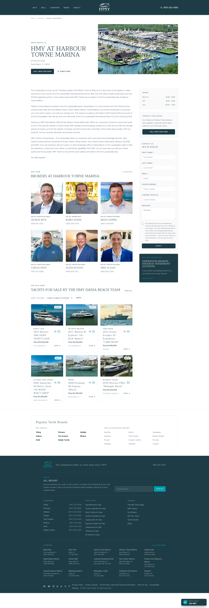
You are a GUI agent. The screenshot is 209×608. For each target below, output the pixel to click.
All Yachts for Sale (92, 535)
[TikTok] (61, 586)
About (77, 8)
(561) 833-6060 (124, 564)
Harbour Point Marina (102, 550)
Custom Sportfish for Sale (95, 508)
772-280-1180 (73, 554)
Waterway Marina (75, 571)
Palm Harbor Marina (127, 559)
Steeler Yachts (64, 440)
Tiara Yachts (133, 436)
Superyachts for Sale (93, 520)
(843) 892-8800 (75, 512)
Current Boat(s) (150, 195)
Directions (65, 71)
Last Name (148, 163)
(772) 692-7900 (74, 576)
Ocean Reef (73, 559)
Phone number (149, 184)
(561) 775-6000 (48, 576)
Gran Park (72, 550)
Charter (54, 8)
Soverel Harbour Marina (52, 571)
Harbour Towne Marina (128, 550)
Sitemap (75, 588)
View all (129, 291)
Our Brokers (132, 512)
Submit (159, 246)
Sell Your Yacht (133, 516)
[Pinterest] (69, 586)
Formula (156, 440)
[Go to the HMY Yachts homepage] (104, 7)
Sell (43, 8)
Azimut (131, 432)
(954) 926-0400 (124, 554)
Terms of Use (142, 585)
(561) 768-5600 (75, 508)
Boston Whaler (158, 436)
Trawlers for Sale (92, 531)
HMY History (132, 508)
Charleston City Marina (128, 571)
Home (33, 18)
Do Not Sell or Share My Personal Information (117, 585)
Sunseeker (157, 432)
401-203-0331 (149, 576)
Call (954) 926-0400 (42, 71)
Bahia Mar (47, 550)
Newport (147, 571)
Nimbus (83, 436)
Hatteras (107, 436)
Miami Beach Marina (51, 559)
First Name (148, 152)
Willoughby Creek (101, 571)
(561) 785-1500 (75, 523)
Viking (38, 432)
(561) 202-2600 (170, 7)
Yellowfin (131, 444)
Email (145, 174)
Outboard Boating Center (104, 559)
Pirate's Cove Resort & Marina (153, 560)
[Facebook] (44, 586)
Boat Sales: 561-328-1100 (102, 564)
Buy (35, 8)
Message (146, 205)
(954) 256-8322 (48, 554)
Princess (61, 432)
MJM (38, 440)
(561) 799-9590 (99, 554)
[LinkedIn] (57, 586)
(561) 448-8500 (75, 515)
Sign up (159, 489)
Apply (79, 298)
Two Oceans (63, 436)
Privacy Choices (91, 585)
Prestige (107, 444)
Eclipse (39, 436)
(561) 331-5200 (75, 505)
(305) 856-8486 (48, 564)
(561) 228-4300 (75, 519)
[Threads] (65, 586)
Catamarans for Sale (93, 527)
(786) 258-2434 (74, 564)
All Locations (159, 545)
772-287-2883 (99, 576)
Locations (40, 18)
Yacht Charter (132, 520)
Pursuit (107, 440)
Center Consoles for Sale (95, 516)
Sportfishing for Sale (93, 505)
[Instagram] (53, 586)
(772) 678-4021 (149, 566)
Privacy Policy (77, 585)
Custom (156, 444)
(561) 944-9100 (75, 526)
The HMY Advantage (135, 505)
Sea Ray (107, 432)
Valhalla (83, 432)
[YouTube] (49, 586)
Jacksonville (149, 550)
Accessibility (154, 585)
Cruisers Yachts (134, 440)
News (66, 8)
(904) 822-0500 (149, 554)
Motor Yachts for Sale (93, 512)
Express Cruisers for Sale (95, 523)
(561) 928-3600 (75, 530)
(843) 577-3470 (124, 576)
